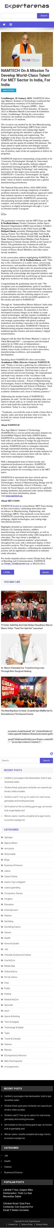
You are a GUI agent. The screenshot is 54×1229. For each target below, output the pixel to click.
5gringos (8, 837)
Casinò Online (10, 876)
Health (7, 938)
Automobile (9, 854)
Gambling (8, 921)
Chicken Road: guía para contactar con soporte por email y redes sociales (28, 789)
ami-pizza (9, 848)
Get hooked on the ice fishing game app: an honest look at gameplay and (28, 808)
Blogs (7, 860)
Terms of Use (26, 1224)
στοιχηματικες (11, 1066)
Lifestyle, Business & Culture (17, 955)
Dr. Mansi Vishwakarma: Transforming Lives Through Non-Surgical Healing (22, 669)
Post (6, 983)
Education (9, 904)
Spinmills (8, 1005)
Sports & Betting (12, 1016)
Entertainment (11, 910)
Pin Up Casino (10, 977)
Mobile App (9, 966)
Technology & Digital (13, 1027)
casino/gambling (12, 887)
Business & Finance (13, 865)
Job (6, 949)
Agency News (8, 90)
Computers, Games (13, 893)
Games (7, 932)
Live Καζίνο (9, 960)
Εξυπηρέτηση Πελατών (15, 1055)
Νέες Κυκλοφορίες (13, 1061)
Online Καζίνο (10, 971)
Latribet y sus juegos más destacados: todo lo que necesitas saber (27, 780)
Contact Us (13, 1224)
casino (7, 871)
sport (6, 1011)
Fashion (8, 915)
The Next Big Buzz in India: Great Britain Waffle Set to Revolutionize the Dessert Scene (26, 712)
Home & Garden (11, 943)
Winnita (7, 1050)
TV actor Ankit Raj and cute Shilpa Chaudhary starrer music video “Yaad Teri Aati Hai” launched (27, 627)
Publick (7, 994)
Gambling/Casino (12, 927)
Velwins (8, 1044)
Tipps (7, 1033)
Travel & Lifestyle (12, 1039)
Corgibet (8, 899)
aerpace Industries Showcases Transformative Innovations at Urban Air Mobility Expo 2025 (47, 572)
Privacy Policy (42, 1224)
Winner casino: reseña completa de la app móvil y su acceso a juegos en (27, 818)
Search (44, 15)
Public (7, 988)
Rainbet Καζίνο (11, 999)
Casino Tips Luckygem (15, 882)
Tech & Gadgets (11, 1022)
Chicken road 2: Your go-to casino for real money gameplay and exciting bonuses (27, 799)
